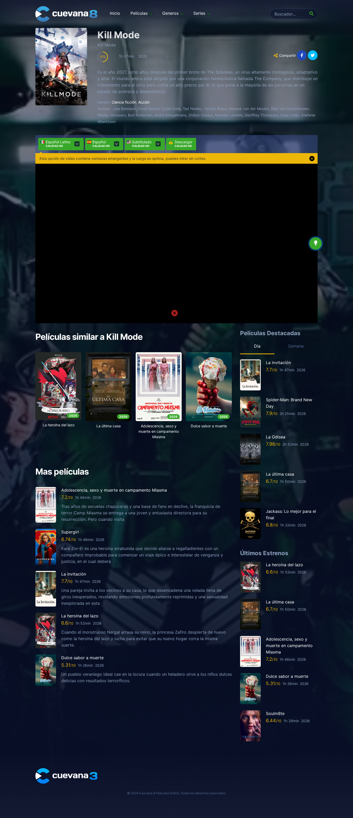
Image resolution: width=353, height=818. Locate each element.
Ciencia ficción (124, 102)
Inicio (115, 13)
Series (199, 13)
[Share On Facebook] (302, 55)
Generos (170, 13)
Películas (139, 13)
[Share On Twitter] (313, 55)
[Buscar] (312, 14)
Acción (144, 102)
